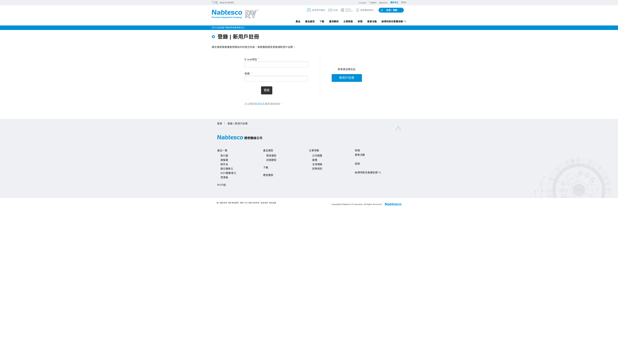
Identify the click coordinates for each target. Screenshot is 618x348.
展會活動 (372, 21)
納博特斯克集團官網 (392, 21)
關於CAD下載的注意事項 (250, 203)
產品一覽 (222, 150)
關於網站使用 (233, 203)
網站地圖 (272, 203)
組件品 (224, 164)
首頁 (219, 123)
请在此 (261, 103)
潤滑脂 (224, 177)
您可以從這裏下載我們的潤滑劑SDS (228, 28)
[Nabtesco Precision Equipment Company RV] (235, 14)
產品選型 (310, 21)
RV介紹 (221, 185)
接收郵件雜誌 (318, 10)
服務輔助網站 (367, 10)
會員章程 (264, 203)
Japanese (383, 2)
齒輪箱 (224, 160)
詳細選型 (271, 160)
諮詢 (335, 10)
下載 (321, 21)
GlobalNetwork (349, 10)
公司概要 (317, 155)
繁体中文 (394, 2)
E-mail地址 (251, 59)
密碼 (247, 73)
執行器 (224, 155)
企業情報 (348, 21)
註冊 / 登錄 (391, 10)
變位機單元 (226, 168)
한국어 (403, 2)
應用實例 (334, 21)
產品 (298, 21)
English (373, 2)
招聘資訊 (317, 168)
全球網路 (317, 164)
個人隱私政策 (222, 203)
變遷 (314, 160)
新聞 (360, 21)
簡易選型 (271, 155)
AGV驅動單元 (228, 173)
